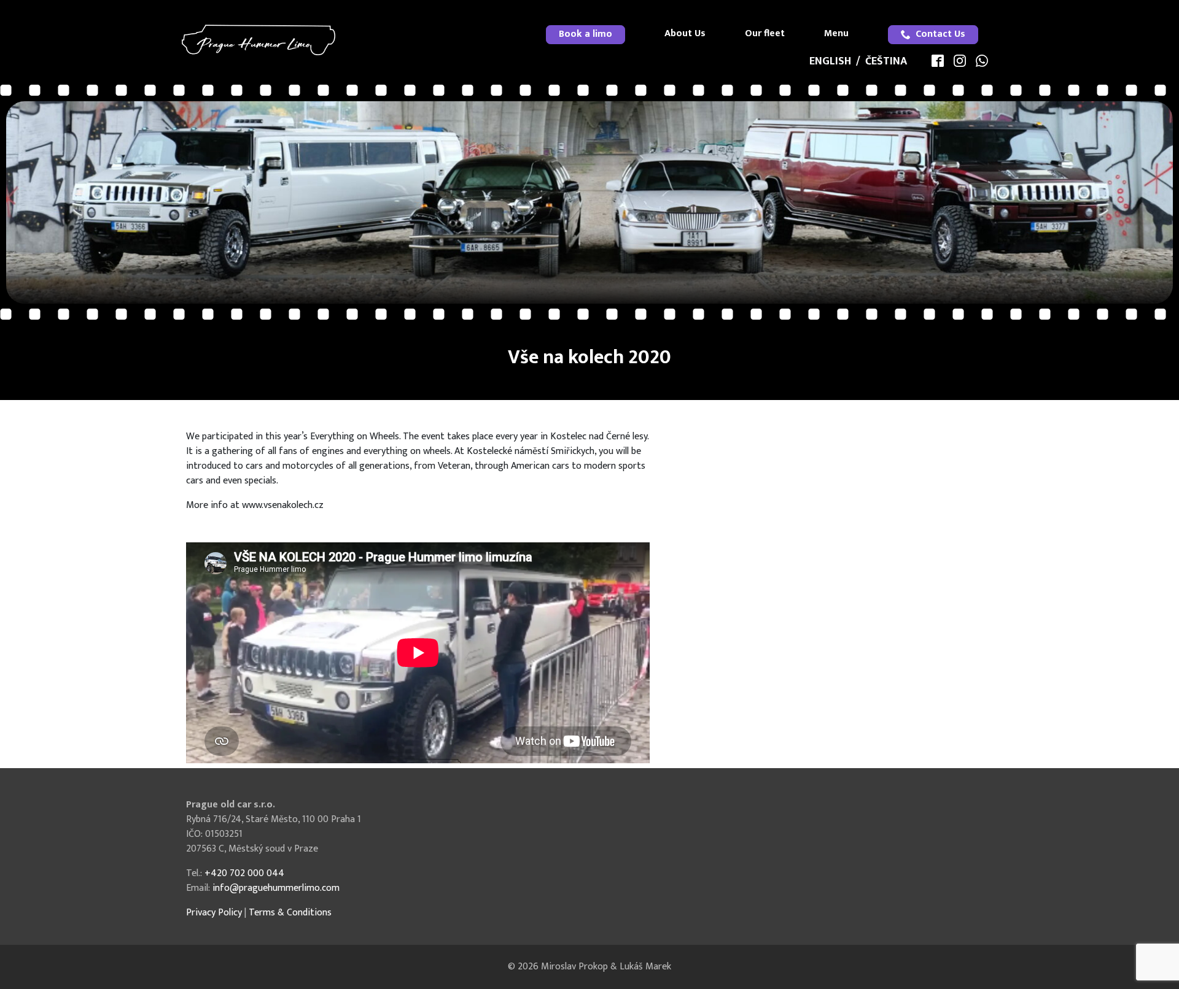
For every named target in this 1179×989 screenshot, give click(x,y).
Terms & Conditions (290, 912)
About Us (685, 33)
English (830, 61)
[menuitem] (585, 34)
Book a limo (585, 34)
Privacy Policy (214, 912)
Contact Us (940, 34)
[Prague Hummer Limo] (258, 39)
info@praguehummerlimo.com (276, 888)
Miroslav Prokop (574, 966)
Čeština (886, 61)
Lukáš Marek (645, 966)
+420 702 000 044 (244, 873)
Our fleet (765, 33)
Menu (836, 33)
